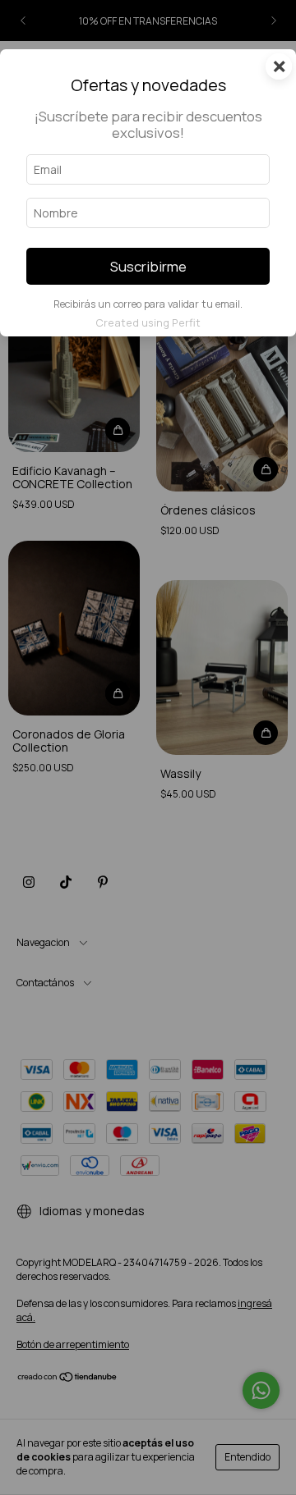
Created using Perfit (148, 322)
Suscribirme (148, 266)
